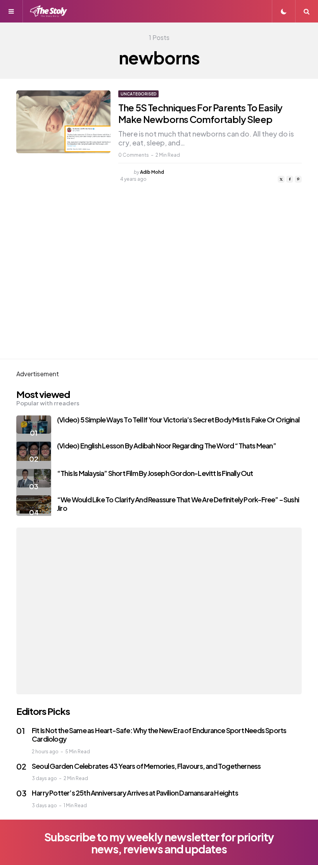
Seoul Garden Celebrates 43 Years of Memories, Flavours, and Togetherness (146, 765)
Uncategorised (138, 94)
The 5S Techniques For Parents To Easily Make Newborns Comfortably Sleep (200, 113)
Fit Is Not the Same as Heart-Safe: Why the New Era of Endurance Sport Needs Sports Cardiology (159, 735)
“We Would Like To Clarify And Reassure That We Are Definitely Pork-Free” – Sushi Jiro (178, 504)
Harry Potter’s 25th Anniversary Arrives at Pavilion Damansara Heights (135, 792)
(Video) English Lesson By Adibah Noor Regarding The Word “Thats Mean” (166, 445)
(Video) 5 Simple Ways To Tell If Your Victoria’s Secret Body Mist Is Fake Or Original (178, 419)
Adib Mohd (152, 172)
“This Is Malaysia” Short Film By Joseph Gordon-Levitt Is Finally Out (155, 473)
